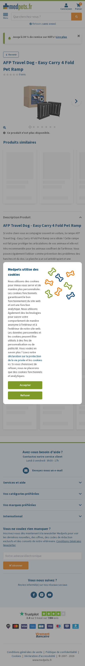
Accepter (25, 385)
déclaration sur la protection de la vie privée (24, 358)
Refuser (25, 395)
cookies (37, 360)
